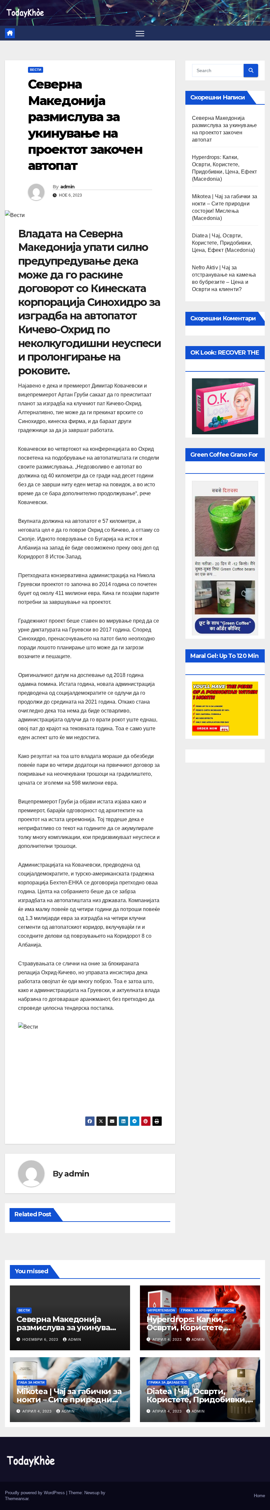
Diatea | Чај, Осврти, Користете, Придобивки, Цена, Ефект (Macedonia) (223, 243)
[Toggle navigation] (140, 33)
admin (67, 187)
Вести (35, 69)
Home (259, 1495)
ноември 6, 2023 (41, 1339)
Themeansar (16, 1498)
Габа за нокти (31, 1382)
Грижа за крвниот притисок (207, 1310)
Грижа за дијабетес (167, 1382)
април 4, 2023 (167, 1339)
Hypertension (161, 1310)
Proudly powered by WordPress (35, 1492)
